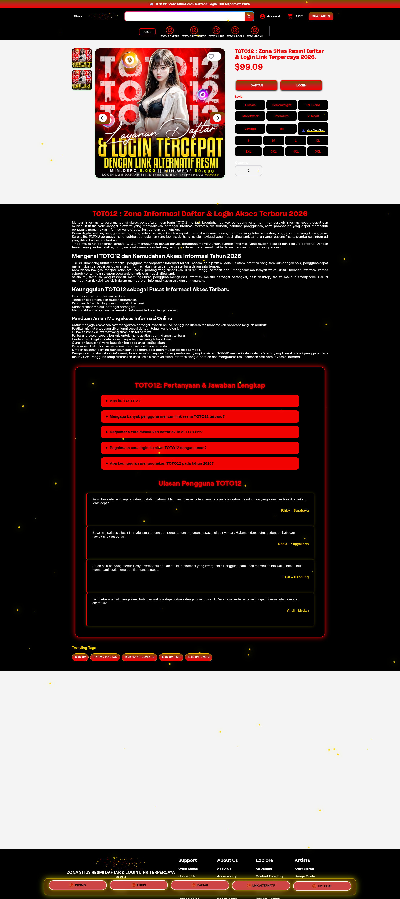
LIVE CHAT (325, 886)
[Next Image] (217, 118)
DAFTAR (257, 85)
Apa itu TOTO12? (125, 401)
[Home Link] (103, 16)
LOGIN (301, 85)
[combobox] (185, 16)
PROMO (80, 885)
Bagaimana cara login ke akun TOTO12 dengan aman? (158, 448)
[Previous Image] (102, 118)
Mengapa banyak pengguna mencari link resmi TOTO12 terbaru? (167, 416)
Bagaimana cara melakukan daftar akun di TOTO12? (156, 432)
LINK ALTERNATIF (263, 886)
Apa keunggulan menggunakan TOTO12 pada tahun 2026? (162, 463)
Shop (78, 16)
